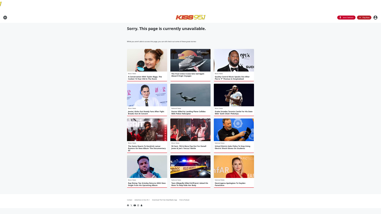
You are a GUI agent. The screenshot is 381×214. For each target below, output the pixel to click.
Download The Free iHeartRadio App (164, 200)
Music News (132, 74)
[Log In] (375, 18)
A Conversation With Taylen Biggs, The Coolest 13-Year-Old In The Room (145, 78)
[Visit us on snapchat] (141, 205)
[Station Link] (190, 17)
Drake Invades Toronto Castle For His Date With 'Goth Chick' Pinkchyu (234, 112)
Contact (129, 200)
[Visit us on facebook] (128, 205)
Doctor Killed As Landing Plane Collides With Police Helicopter (188, 112)
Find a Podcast (184, 200)
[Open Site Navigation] (5, 18)
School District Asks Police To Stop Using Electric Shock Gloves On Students (232, 147)
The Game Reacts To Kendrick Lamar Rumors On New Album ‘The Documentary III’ (147, 148)
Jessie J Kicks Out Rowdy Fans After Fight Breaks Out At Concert (146, 112)
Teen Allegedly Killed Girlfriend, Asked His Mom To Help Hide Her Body (189, 184)
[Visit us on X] (131, 205)
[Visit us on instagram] (138, 205)
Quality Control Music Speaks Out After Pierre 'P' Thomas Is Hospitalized (232, 78)
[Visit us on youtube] (135, 205)
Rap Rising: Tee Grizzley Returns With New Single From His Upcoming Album (147, 184)
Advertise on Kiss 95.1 (142, 200)
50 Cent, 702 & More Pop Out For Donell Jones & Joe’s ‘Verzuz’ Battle (188, 147)
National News (176, 108)
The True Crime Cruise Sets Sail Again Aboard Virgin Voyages (187, 75)
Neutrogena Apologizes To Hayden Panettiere (230, 184)
